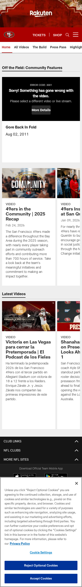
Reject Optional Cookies (41, 565)
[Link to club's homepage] (9, 32)
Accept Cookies (41, 578)
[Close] (77, 483)
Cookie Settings (41, 552)
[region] (41, 532)
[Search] (67, 35)
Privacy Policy (20, 543)
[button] (41, 110)
